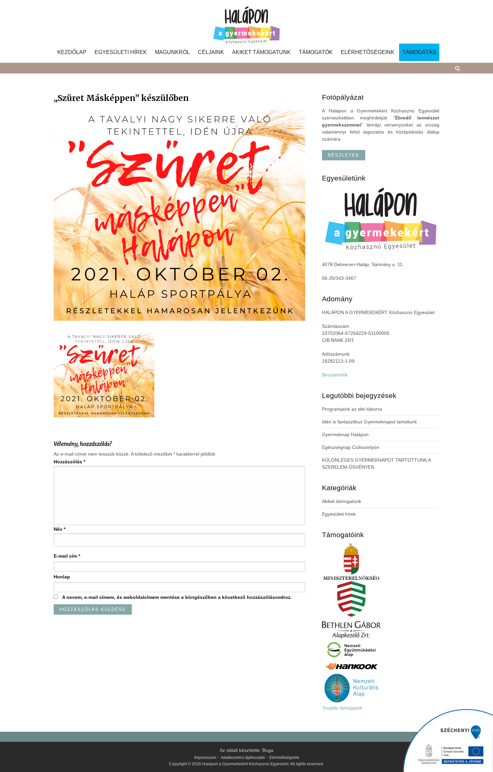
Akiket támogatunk (261, 52)
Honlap (62, 576)
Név (59, 529)
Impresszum (205, 757)
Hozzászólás (69, 461)
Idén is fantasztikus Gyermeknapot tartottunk (369, 421)
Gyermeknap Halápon (345, 434)
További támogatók (342, 708)
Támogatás (419, 52)
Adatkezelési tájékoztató (243, 757)
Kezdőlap (72, 52)
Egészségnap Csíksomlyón (350, 447)
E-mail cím (67, 556)
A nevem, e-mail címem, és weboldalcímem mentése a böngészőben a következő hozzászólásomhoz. (177, 597)
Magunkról (172, 52)
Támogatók (316, 52)
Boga (267, 750)
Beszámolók (335, 374)
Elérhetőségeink (367, 52)
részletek (344, 155)
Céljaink (211, 52)
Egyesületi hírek (121, 52)
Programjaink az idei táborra (352, 409)
